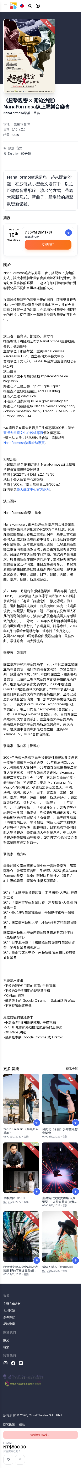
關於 (6, 1340)
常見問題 (9, 1310)
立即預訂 (48, 244)
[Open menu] (5, 6)
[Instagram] (5, 1363)
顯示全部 (72, 1068)
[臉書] (13, 1363)
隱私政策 (9, 1424)
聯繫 (6, 1347)
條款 (22, 1424)
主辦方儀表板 (12, 1303)
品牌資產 (9, 1323)
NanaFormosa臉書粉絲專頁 (24, 443)
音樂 (19, 148)
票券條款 (9, 1317)
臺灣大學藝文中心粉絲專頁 (23, 433)
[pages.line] (21, 1363)
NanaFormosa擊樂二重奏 (21, 113)
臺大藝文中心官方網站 (33, 489)
